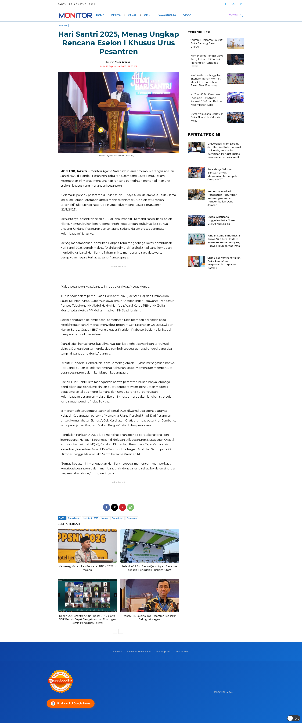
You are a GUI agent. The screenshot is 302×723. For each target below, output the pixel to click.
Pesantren (132, 518)
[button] (236, 15)
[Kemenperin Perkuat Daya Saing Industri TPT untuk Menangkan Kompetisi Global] (235, 59)
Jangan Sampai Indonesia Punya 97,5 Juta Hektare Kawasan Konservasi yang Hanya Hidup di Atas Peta (223, 240)
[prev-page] (115, 631)
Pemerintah (117, 518)
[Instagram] (241, 4)
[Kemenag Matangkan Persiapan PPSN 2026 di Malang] (87, 546)
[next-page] (120, 631)
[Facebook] (225, 4)
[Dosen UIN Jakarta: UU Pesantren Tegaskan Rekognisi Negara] (149, 595)
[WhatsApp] (130, 507)
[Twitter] (233, 4)
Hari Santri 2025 (90, 518)
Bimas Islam (74, 518)
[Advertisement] (118, 275)
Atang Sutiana (122, 62)
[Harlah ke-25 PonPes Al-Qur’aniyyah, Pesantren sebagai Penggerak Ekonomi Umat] (149, 546)
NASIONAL (63, 25)
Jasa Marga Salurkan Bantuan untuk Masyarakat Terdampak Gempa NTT (222, 174)
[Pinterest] (122, 507)
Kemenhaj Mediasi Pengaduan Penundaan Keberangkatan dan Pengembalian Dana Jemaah (222, 198)
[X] (114, 507)
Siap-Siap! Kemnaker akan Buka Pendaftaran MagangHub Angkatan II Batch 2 (223, 263)
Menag (105, 518)
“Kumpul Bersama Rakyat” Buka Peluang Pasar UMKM (206, 43)
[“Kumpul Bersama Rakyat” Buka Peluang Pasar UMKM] (235, 43)
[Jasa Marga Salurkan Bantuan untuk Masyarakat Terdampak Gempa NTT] (196, 172)
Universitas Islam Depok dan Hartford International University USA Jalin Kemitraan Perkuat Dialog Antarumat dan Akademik (224, 150)
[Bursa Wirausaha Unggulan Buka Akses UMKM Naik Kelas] (235, 117)
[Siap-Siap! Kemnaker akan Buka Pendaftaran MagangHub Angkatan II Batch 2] (196, 261)
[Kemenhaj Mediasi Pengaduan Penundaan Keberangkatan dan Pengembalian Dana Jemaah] (196, 194)
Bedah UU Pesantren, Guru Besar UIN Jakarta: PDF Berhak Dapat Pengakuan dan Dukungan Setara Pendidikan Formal (87, 619)
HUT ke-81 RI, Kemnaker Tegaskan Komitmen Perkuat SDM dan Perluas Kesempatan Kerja (206, 99)
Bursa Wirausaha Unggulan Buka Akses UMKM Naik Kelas (207, 117)
